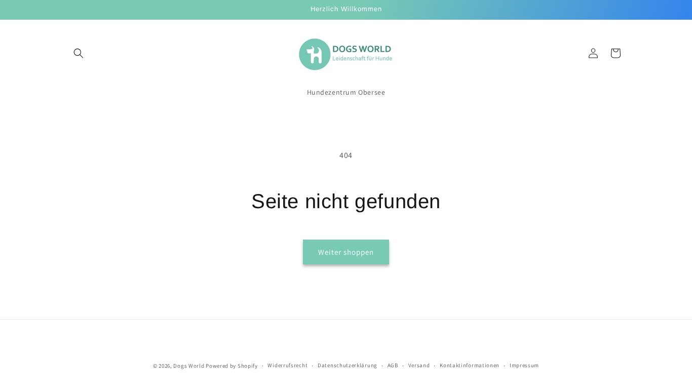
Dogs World (188, 365)
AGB (393, 365)
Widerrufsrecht (287, 365)
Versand (419, 365)
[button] (78, 53)
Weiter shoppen (346, 252)
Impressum (524, 365)
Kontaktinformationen (469, 365)
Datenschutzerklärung (347, 365)
